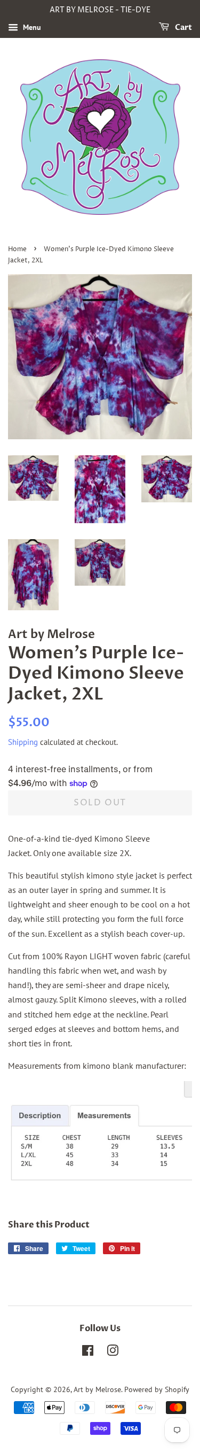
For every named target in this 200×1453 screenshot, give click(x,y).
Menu (31, 27)
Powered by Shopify (156, 1389)
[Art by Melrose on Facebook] (88, 1352)
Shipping (23, 742)
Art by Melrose (97, 1389)
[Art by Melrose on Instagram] (112, 1352)
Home (17, 249)
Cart (182, 27)
